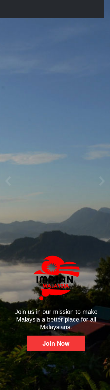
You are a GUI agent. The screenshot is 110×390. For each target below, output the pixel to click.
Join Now (56, 343)
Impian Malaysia (41, 9)
